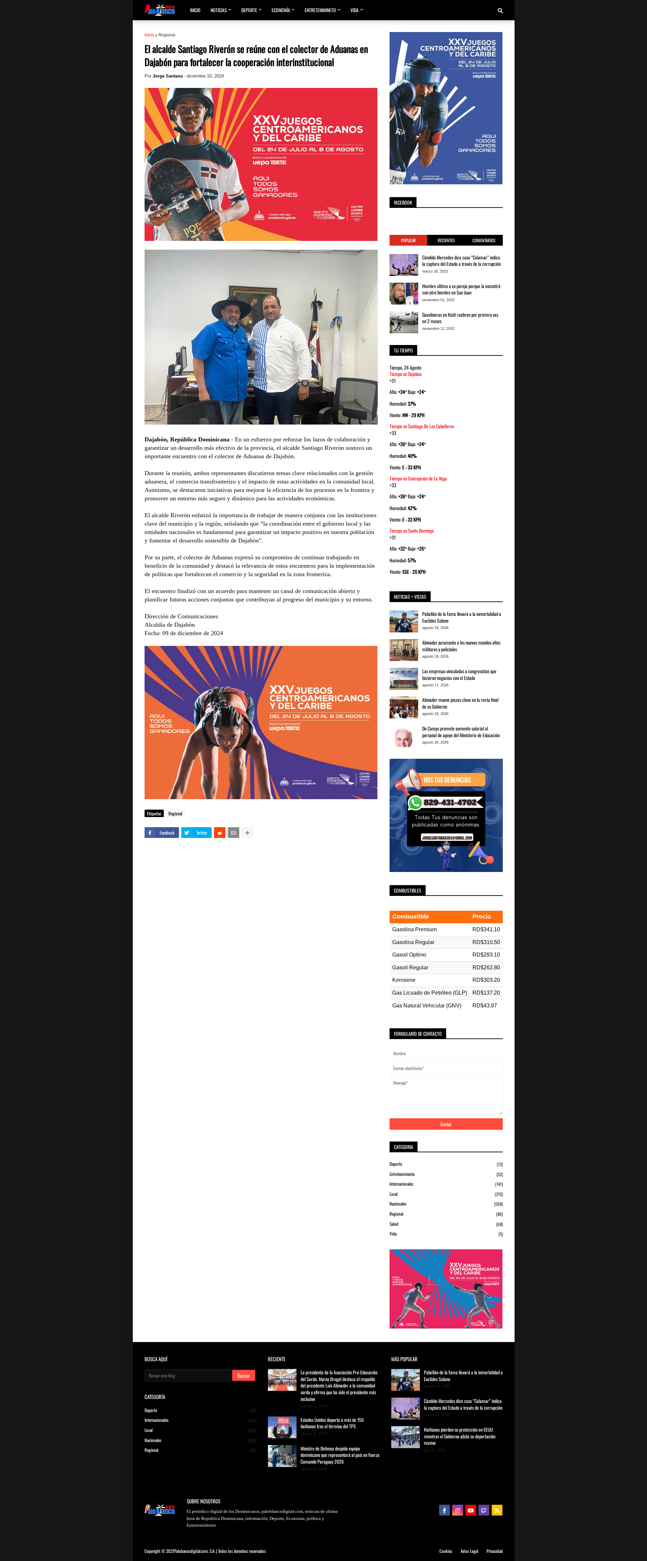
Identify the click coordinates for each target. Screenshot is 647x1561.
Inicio (149, 35)
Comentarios (483, 240)
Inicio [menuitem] (195, 9)
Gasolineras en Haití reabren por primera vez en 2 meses (460, 317)
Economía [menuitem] (281, 9)
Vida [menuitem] (354, 9)
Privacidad (495, 1551)
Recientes (446, 240)
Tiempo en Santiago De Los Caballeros (422, 426)
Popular (408, 240)
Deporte (446, 1164)
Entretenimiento (446, 1174)
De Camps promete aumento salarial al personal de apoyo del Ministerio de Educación (461, 731)
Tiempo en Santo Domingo (412, 530)
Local (446, 1193)
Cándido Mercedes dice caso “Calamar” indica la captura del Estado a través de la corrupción (461, 260)
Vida (446, 1233)
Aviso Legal (469, 1551)
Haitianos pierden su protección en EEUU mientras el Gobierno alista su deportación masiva (459, 1436)
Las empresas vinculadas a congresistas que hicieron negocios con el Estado (459, 674)
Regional (166, 35)
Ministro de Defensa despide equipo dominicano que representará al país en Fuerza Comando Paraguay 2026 (340, 1455)
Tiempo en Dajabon (406, 373)
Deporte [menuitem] (249, 9)
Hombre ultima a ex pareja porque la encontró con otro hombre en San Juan (461, 289)
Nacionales (446, 1203)
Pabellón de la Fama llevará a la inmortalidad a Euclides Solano (461, 617)
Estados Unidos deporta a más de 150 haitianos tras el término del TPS (332, 1423)
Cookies (445, 1551)
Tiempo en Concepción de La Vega (418, 478)
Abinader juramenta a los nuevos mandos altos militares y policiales (461, 645)
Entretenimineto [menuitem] (320, 9)
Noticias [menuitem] (219, 9)
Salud (446, 1223)
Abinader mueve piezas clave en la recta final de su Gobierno (460, 703)
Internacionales (446, 1183)
